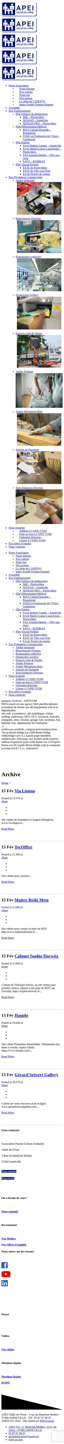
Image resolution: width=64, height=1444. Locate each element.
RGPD (5, 1382)
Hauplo (21, 1015)
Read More (7, 828)
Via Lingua (25, 791)
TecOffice (23, 847)
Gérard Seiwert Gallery (36, 1074)
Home (4, 783)
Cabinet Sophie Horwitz (36, 956)
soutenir (13, 1211)
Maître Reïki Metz (32, 900)
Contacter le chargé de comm (17, 1325)
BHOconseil (47, 1420)
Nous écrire (7, 1178)
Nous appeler (8, 1171)
